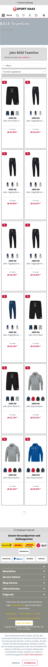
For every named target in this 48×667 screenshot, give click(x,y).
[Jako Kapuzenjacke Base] (35, 381)
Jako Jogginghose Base (12, 263)
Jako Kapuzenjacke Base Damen (12, 477)
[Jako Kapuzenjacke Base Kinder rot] (33, 470)
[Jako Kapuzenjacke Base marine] (28, 398)
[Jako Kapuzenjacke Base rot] (33, 398)
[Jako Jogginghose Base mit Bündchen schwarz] (12, 327)
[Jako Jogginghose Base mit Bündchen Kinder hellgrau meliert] (17, 184)
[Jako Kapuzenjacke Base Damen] (12, 452)
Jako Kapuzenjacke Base (35, 406)
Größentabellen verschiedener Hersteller (24, 618)
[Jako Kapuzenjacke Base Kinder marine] (28, 470)
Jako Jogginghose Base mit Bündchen (12, 334)
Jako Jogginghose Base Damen (35, 192)
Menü (9, 15)
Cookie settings (25, 613)
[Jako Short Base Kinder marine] (7, 398)
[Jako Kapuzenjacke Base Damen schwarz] (14, 470)
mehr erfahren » (24, 57)
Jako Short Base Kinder (12, 406)
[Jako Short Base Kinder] (12, 381)
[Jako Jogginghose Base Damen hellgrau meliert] (40, 184)
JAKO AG (12, 118)
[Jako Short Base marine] (30, 327)
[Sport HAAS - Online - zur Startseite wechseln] (24, 8)
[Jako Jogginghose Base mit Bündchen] (12, 309)
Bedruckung (11, 613)
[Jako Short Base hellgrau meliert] (40, 327)
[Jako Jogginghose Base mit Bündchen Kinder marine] (7, 184)
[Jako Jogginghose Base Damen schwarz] (35, 184)
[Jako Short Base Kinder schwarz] (12, 398)
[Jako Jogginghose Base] (12, 238)
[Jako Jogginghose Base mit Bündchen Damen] (35, 95)
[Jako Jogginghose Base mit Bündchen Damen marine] (30, 113)
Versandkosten (17, 605)
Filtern (8, 65)
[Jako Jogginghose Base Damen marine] (30, 184)
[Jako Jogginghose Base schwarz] (12, 256)
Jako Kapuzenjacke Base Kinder (35, 477)
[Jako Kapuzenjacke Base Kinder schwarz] (38, 470)
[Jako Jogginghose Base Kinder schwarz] (35, 256)
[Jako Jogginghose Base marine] (7, 256)
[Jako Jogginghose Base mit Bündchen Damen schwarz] (35, 113)
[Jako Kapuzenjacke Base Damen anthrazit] (19, 470)
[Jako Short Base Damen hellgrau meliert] (17, 113)
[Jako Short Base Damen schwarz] (12, 113)
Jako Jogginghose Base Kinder (35, 263)
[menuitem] (6, 15)
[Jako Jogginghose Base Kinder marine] (30, 256)
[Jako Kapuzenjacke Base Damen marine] (5, 470)
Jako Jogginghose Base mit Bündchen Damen (35, 120)
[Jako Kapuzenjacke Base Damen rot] (10, 470)
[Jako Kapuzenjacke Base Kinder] (35, 452)
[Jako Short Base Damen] (12, 95)
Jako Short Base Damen (12, 120)
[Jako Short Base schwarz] (35, 327)
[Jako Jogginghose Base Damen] (35, 167)
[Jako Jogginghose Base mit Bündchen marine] (7, 327)
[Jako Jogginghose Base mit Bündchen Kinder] (12, 167)
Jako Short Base (35, 334)
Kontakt (37, 613)
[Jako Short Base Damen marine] (7, 113)
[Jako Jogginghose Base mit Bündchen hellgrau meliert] (17, 327)
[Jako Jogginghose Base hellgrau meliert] (17, 256)
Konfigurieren (30, 663)
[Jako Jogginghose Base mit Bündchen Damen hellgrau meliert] (40, 113)
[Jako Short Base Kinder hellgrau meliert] (17, 398)
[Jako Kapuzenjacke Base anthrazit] (42, 398)
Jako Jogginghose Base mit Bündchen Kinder (12, 192)
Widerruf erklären (24, 623)
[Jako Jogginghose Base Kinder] (35, 238)
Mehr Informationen (34, 654)
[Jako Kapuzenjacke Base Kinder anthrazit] (42, 470)
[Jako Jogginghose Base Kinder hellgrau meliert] (40, 256)
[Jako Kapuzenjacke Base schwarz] (38, 398)
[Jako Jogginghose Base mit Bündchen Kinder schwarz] (12, 184)
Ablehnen (16, 663)
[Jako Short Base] (35, 309)
